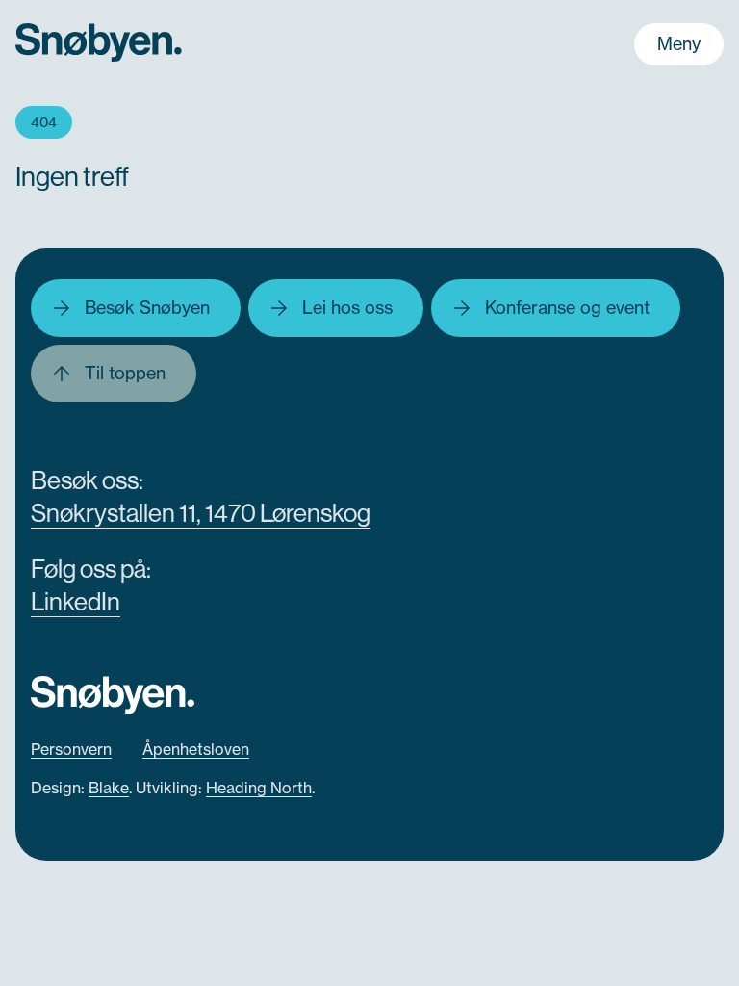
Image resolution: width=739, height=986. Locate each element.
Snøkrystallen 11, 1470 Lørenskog (200, 513)
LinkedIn (75, 601)
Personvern (71, 749)
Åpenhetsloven (195, 749)
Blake (109, 787)
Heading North (259, 787)
